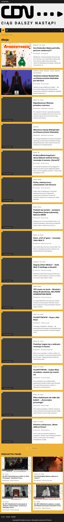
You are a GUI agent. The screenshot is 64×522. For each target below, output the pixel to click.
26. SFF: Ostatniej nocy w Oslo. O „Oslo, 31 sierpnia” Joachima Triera (15, 477)
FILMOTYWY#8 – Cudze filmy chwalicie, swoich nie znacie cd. (46, 372)
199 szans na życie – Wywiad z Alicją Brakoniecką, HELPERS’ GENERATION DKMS (47, 291)
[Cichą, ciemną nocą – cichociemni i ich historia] (16, 189)
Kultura (43, 45)
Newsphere (35, 520)
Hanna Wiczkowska (47, 480)
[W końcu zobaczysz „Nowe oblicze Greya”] (16, 431)
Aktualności (36, 45)
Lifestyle (52, 70)
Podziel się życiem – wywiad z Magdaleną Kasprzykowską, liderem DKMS (46, 212)
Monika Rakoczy (46, 430)
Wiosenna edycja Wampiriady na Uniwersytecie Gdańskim (46, 131)
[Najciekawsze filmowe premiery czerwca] (16, 109)
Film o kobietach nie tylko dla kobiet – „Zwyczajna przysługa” (46, 399)
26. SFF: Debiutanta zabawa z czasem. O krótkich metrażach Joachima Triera (47, 505)
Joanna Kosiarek (46, 377)
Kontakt (13, 517)
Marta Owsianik (45, 323)
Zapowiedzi (57, 70)
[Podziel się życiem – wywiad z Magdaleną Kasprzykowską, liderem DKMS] (16, 216)
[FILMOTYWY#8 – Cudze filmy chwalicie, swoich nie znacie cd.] (16, 377)
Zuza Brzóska (45, 83)
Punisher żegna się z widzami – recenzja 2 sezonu (47, 345)
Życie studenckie (37, 72)
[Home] (3, 30)
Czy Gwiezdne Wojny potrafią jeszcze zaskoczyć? (46, 49)
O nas (3, 517)
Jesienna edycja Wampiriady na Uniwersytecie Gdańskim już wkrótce (46, 78)
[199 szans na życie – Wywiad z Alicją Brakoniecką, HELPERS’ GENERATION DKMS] (16, 297)
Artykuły (41, 70)
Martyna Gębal (45, 405)
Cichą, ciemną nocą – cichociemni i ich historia (44, 183)
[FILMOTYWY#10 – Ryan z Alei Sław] (16, 323)
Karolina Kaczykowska (47, 349)
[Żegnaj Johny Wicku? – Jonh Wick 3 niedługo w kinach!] (16, 270)
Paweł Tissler (45, 218)
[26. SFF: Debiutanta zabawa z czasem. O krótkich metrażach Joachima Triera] (48, 491)
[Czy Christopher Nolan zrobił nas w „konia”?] (48, 464)
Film (40, 45)
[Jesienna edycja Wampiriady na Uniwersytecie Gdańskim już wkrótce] (16, 82)
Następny (34, 448)
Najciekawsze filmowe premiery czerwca (43, 104)
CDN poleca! (46, 70)
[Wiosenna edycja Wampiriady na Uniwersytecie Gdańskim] (16, 136)
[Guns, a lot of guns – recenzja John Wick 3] (16, 243)
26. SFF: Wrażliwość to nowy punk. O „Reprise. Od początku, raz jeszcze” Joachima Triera (14, 505)
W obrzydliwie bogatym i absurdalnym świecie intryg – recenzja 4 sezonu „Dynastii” (46, 157)
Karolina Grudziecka (46, 243)
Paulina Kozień (45, 163)
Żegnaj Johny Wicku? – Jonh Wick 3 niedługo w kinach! (46, 266)
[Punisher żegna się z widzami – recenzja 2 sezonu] (16, 350)
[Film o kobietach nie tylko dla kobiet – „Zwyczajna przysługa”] (16, 404)
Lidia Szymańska (46, 188)
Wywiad (39, 207)
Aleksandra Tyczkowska (47, 108)
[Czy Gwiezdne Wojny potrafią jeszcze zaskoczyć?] (16, 55)
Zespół (8, 517)
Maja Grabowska (15, 480)
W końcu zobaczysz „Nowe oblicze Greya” (45, 425)
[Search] (61, 30)
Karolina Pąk (45, 53)
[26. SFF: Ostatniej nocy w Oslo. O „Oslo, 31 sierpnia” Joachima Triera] (16, 464)
